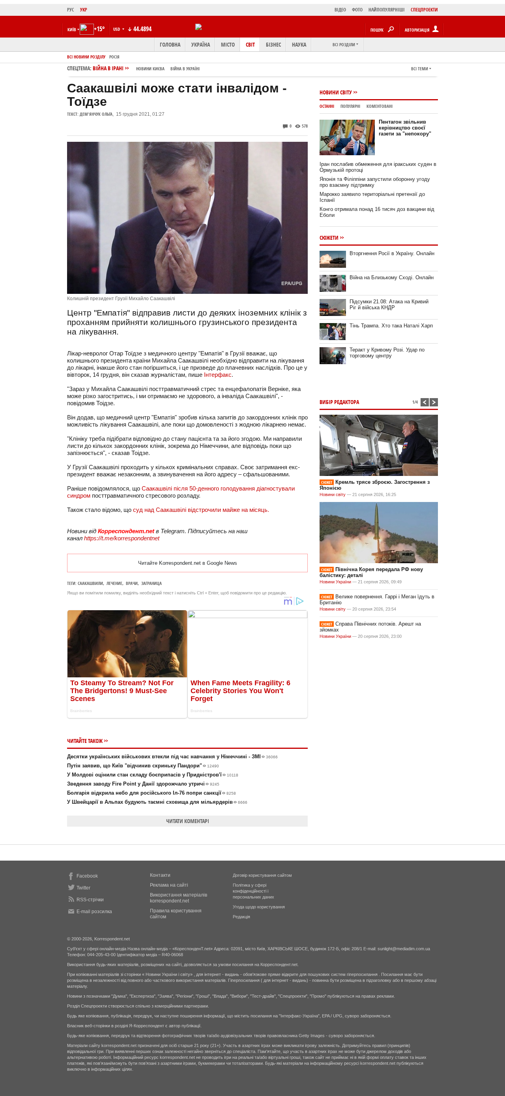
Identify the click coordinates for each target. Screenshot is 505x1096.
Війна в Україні (185, 68)
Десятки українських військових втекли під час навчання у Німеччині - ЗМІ (172, 756)
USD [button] (117, 29)
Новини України (335, 581)
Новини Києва (150, 68)
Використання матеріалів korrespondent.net (178, 898)
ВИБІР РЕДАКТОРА (339, 402)
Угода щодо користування (259, 906)
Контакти (160, 875)
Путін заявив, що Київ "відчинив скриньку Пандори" (143, 766)
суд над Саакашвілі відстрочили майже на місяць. (200, 509)
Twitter (83, 888)
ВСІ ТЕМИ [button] (419, 68)
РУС (70, 9)
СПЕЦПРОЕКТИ (424, 9)
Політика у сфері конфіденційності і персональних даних (253, 891)
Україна (200, 44)
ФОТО (357, 9)
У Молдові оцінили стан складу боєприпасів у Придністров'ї (152, 775)
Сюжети (329, 237)
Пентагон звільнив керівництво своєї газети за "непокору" (405, 128)
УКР (83, 9)
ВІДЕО (340, 9)
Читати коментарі (187, 821)
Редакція (241, 916)
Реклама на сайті (169, 885)
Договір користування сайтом (262, 875)
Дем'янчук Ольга (96, 114)
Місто (228, 44)
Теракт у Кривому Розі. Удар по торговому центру (387, 353)
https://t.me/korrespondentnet (121, 538)
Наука (299, 44)
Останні (327, 106)
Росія (114, 57)
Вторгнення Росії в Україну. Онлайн (392, 253)
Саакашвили (90, 583)
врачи (132, 583)
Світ (250, 44)
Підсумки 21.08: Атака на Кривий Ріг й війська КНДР (389, 304)
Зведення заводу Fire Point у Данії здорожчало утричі (143, 784)
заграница (151, 583)
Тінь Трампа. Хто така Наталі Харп (391, 326)
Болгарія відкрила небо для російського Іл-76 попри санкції (151, 793)
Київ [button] (71, 29)
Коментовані (380, 106)
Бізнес (273, 44)
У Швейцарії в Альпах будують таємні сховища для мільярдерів (157, 802)
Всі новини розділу (86, 57)
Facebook (87, 876)
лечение (114, 583)
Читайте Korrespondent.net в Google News (187, 563)
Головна (170, 44)
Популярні (350, 106)
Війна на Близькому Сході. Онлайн (392, 277)
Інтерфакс (218, 374)
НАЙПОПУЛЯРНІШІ (386, 9)
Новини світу (336, 92)
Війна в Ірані (146, 68)
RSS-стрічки (90, 899)
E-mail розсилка (94, 911)
